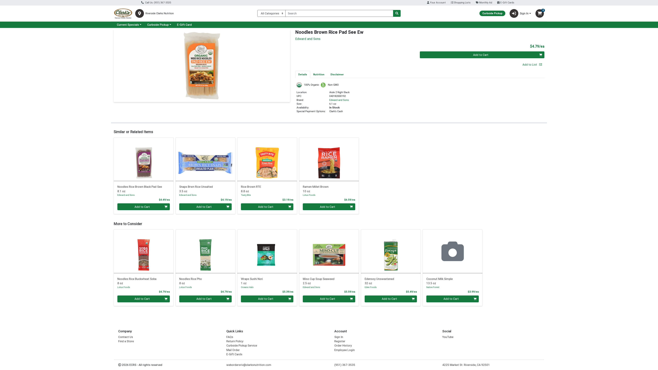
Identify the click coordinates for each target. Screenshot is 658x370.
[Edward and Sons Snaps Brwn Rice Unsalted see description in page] (205, 159)
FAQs (229, 337)
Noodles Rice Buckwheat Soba (136, 281)
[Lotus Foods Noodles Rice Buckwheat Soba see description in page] (144, 251)
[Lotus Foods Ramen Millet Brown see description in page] (329, 159)
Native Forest (432, 287)
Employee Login (344, 350)
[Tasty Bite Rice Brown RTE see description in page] (267, 159)
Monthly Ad (485, 2)
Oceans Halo (247, 287)
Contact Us (125, 337)
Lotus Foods (309, 195)
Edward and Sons (339, 100)
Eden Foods (371, 287)
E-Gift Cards (507, 2)
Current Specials (128, 24)
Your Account (437, 2)
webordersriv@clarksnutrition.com (248, 365)
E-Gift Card (184, 24)
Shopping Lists (462, 2)
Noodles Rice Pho (190, 281)
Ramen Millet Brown (315, 189)
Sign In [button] (524, 13)
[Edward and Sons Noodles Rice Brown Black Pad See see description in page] (144, 159)
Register (339, 341)
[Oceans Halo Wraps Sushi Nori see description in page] (267, 251)
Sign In (338, 337)
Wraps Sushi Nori (252, 281)
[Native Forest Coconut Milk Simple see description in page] (453, 251)
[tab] (302, 74)
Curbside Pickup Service (241, 345)
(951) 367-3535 (344, 365)
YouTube (447, 337)
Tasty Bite (246, 195)
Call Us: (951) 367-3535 (157, 2)
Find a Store (126, 341)
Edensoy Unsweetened (379, 281)
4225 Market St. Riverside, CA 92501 (466, 365)
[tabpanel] (419, 99)
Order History (343, 345)
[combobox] (339, 13)
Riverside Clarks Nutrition (159, 13)
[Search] (397, 13)
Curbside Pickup (158, 24)
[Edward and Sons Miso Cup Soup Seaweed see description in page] (329, 251)
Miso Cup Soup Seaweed (318, 281)
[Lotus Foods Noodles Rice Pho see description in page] (205, 251)
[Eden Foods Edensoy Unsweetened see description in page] (391, 251)
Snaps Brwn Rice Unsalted (196, 189)
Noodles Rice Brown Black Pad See (139, 189)
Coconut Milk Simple (439, 281)
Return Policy (234, 341)
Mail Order (233, 350)
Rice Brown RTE (251, 189)
